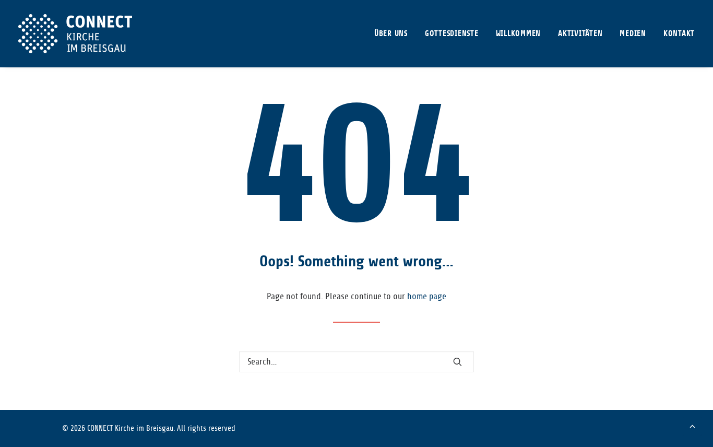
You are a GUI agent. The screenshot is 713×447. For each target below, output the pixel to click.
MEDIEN (633, 33)
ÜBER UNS (391, 33)
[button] (457, 361)
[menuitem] (394, 33)
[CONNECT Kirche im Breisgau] (75, 33)
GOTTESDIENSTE (452, 33)
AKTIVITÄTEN (580, 33)
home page (426, 296)
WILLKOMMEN (518, 33)
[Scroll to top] (692, 425)
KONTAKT (679, 33)
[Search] (356, 361)
